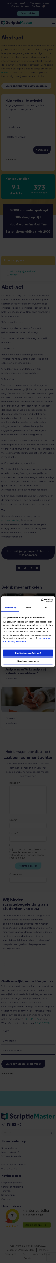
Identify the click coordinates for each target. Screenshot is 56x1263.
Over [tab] (46, 608)
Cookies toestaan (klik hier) (28, 653)
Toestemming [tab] (10, 608)
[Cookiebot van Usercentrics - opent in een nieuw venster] (41, 600)
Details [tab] (28, 608)
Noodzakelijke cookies (28, 661)
